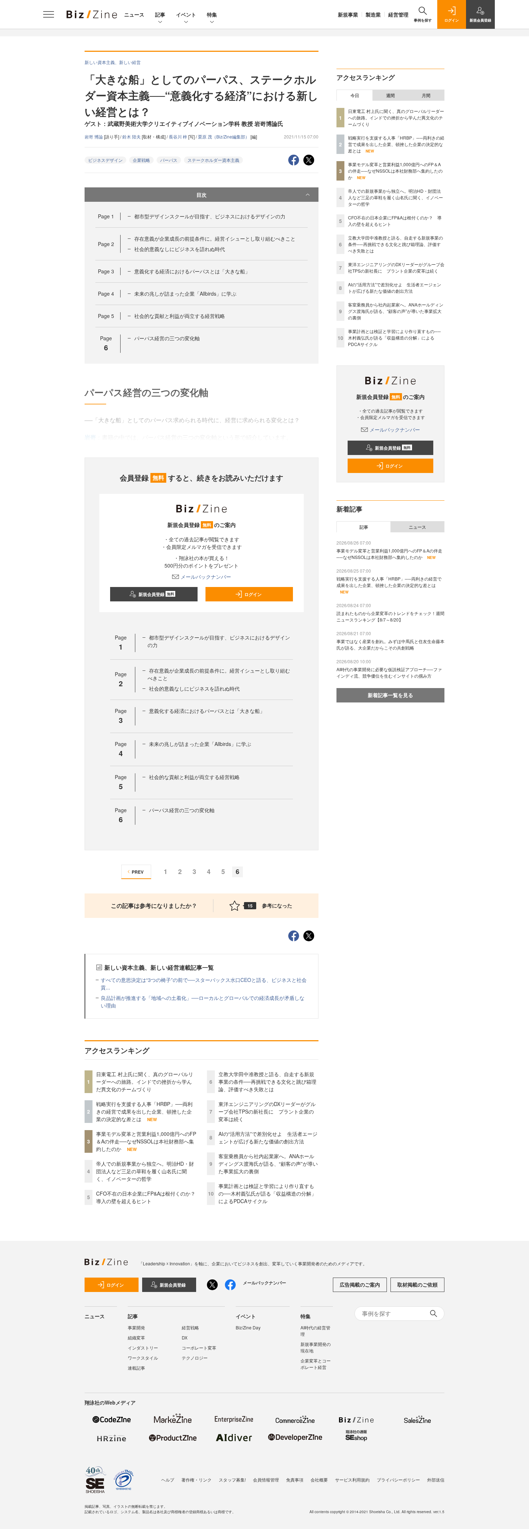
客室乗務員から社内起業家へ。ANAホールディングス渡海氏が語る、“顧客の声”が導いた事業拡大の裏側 (268, 1163)
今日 (355, 95)
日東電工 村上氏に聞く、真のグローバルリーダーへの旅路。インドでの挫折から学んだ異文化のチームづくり (144, 1081)
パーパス (168, 160)
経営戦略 (190, 1327)
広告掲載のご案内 (360, 1284)
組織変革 (136, 1337)
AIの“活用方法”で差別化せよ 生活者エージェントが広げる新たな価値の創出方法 (267, 1137)
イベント (186, 14)
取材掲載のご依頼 (417, 1284)
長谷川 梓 (178, 136)
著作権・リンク (196, 1479)
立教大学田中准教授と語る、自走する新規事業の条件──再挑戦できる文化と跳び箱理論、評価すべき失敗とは (267, 1081)
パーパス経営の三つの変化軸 (167, 338)
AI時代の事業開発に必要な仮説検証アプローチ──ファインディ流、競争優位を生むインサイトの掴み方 (389, 672)
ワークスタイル (143, 1358)
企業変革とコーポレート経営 (315, 1363)
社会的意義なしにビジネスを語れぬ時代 (179, 248)
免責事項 (294, 1479)
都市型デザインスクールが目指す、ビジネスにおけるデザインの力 (209, 216)
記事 (160, 14)
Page (106, 216)
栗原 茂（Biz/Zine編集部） (224, 136)
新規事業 (348, 14)
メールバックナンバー (206, 576)
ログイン (253, 594)
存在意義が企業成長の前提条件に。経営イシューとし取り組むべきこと (214, 238)
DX (184, 1337)
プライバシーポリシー (398, 1479)
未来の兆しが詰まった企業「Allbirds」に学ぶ (185, 293)
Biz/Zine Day (248, 1327)
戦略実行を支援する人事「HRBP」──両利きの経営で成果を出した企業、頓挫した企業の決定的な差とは (144, 1111)
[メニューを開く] (48, 14)
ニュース (134, 14)
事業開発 (136, 1327)
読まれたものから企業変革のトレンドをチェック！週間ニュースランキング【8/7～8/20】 (390, 616)
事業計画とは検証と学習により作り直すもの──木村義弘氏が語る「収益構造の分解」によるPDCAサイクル (267, 1193)
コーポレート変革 (199, 1347)
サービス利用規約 (352, 1479)
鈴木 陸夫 (132, 136)
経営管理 (398, 14)
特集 (212, 14)
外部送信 (435, 1479)
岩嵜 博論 (94, 136)
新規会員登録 (156, 594)
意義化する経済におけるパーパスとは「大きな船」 (192, 271)
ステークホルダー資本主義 (213, 160)
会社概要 (319, 1479)
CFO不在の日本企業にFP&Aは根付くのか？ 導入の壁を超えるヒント (148, 1197)
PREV (138, 872)
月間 (426, 95)
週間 (390, 95)
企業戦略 (141, 160)
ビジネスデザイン (105, 160)
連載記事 (136, 1368)
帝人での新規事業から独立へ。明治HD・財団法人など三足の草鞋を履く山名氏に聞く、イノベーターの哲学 (145, 1171)
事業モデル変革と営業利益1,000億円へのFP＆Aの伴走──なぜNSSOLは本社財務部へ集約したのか (146, 1141)
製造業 (373, 14)
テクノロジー (195, 1358)
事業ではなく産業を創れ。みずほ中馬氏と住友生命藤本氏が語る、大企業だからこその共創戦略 (390, 644)
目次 (201, 194)
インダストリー (143, 1347)
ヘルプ (167, 1479)
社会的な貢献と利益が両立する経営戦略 (179, 315)
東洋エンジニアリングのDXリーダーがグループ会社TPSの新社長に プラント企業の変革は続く (267, 1111)
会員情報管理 (266, 1479)
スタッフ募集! (232, 1479)
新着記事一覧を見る (390, 694)
